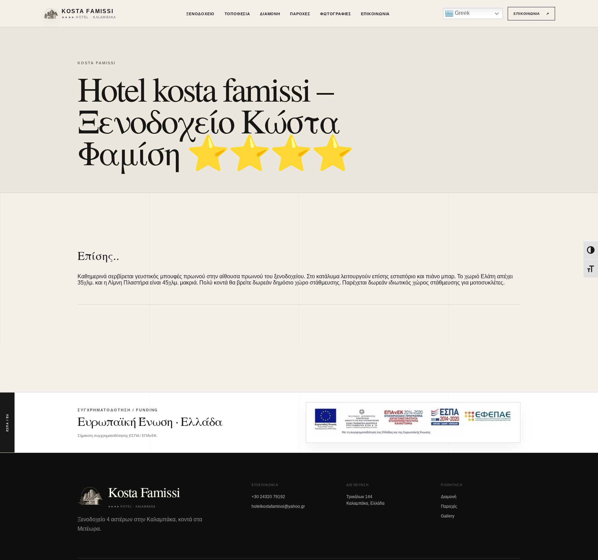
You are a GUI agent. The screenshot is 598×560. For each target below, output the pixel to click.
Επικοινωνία (375, 14)
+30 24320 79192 (268, 496)
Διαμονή (270, 14)
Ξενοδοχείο (200, 14)
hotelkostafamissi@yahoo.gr (278, 506)
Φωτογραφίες (335, 14)
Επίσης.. (98, 255)
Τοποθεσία (237, 14)
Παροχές (300, 14)
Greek (461, 13)
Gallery (447, 516)
